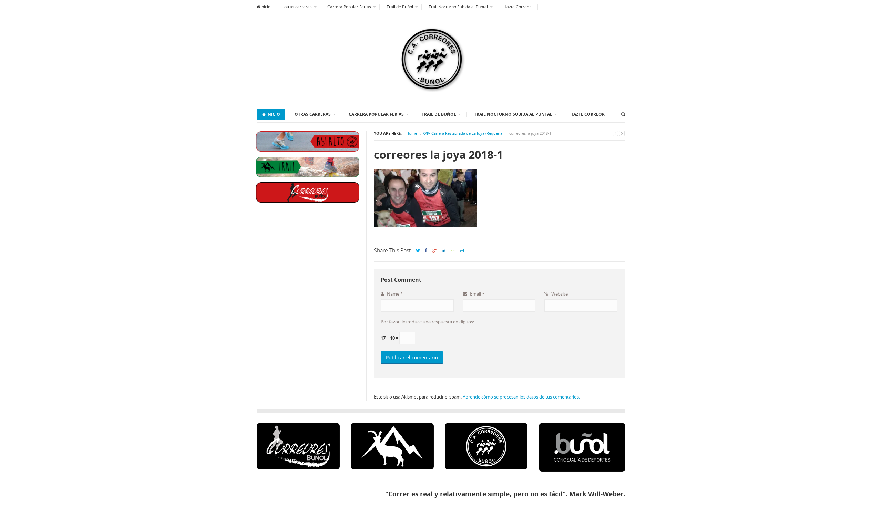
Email (476, 294)
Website (559, 294)
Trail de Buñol (400, 7)
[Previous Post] (615, 133)
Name (394, 294)
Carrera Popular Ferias (349, 7)
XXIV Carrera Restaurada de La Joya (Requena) (463, 133)
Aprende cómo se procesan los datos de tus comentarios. (521, 397)
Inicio (265, 7)
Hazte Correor (517, 7)
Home (411, 133)
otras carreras (298, 7)
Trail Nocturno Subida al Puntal (458, 7)
